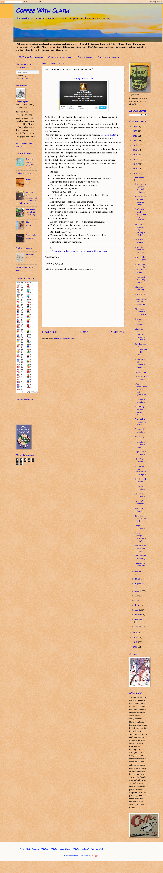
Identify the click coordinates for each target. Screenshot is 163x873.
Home (84, 331)
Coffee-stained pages (60, 57)
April (137, 610)
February (139, 619)
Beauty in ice (140, 372)
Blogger (95, 856)
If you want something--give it (141, 279)
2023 (135, 126)
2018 (135, 150)
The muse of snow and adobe (140, 548)
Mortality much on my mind (139, 249)
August (138, 591)
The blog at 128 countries (140, 321)
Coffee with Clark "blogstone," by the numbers (141, 214)
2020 (135, 140)
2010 (135, 642)
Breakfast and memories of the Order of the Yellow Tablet (26, 197)
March (138, 614)
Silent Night (140, 294)
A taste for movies (108, 57)
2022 (135, 131)
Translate (25, 78)
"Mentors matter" (108, 134)
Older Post (117, 331)
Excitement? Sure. (24, 173)
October (139, 579)
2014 (135, 169)
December (139, 177)
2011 (135, 637)
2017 (135, 154)
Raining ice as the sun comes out (141, 301)
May (137, 605)
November (139, 571)
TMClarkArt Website (31, 57)
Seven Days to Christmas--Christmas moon (141, 441)
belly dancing (69, 251)
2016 (135, 159)
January (138, 626)
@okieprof (23, 101)
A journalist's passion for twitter (140, 422)
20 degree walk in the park (140, 518)
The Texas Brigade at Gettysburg (30, 212)
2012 (135, 632)
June (137, 600)
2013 (135, 173)
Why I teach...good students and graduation (141, 389)
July (137, 596)
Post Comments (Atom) (64, 338)
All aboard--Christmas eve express (141, 311)
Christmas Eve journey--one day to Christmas (140, 334)
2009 (135, 647)
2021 (135, 136)
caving (79, 251)
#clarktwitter (57, 251)
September (139, 584)
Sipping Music (84, 57)
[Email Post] (51, 247)
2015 (135, 164)
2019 (135, 145)
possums (103, 251)
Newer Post (49, 331)
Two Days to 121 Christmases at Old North (141, 349)
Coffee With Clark (42, 10)
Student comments (24, 248)
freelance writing (90, 251)
